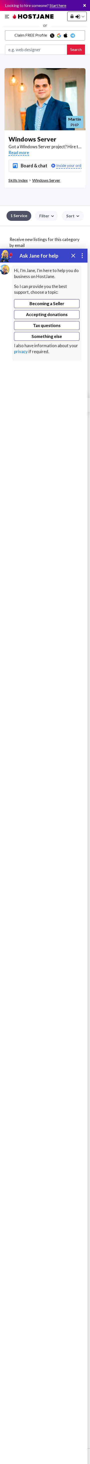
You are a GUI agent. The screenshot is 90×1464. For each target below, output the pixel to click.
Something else (47, 336)
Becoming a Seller (47, 303)
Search (76, 49)
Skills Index (18, 180)
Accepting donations (47, 314)
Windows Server (46, 180)
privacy (21, 351)
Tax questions (46, 325)
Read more (18, 152)
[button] (73, 216)
